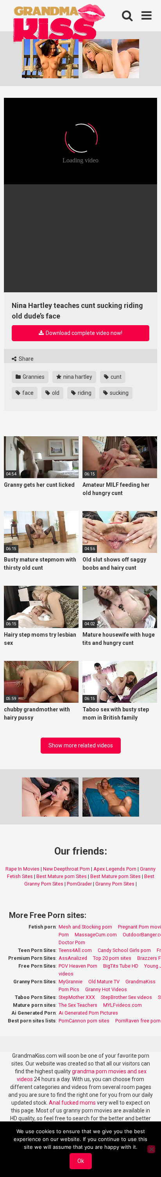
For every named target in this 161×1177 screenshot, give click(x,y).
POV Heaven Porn (78, 966)
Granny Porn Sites (114, 884)
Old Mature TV (104, 981)
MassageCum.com (96, 935)
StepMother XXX (77, 997)
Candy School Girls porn (124, 950)
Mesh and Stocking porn (85, 927)
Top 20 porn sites (112, 958)
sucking (119, 393)
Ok (80, 1161)
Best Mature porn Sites (61, 876)
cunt (115, 377)
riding (84, 393)
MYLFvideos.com (122, 1005)
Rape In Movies (22, 869)
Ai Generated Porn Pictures (88, 1013)
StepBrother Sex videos (126, 997)
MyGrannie (70, 981)
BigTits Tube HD (120, 966)
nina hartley (77, 377)
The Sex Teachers (78, 1005)
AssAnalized (73, 958)
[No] (151, 1149)
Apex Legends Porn (114, 869)
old (55, 393)
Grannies (33, 377)
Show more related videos (80, 745)
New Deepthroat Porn (66, 869)
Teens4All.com (75, 950)
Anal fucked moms (73, 1103)
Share (26, 359)
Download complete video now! (83, 333)
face (27, 393)
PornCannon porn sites (84, 1021)
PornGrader (79, 884)
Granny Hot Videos (106, 989)
